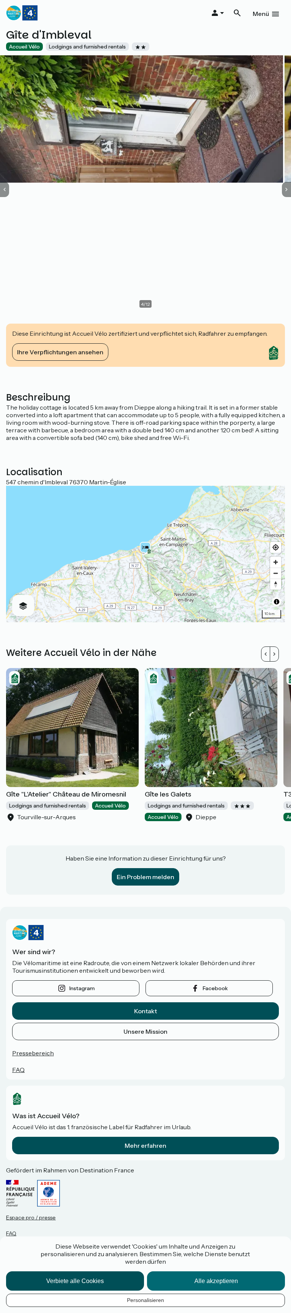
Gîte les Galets (168, 794)
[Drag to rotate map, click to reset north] (275, 584)
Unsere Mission (145, 1031)
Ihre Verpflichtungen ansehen (60, 352)
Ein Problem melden (145, 877)
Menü (261, 13)
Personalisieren (145, 1300)
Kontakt (145, 1011)
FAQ (18, 1070)
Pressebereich (33, 1053)
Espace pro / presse (31, 1217)
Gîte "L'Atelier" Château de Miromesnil (66, 794)
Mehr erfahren (145, 1145)
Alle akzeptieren (216, 1281)
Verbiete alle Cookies (75, 1281)
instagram (82, 988)
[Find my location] (275, 547)
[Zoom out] (275, 573)
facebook (215, 988)
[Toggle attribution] (276, 601)
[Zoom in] (275, 562)
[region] (145, 554)
